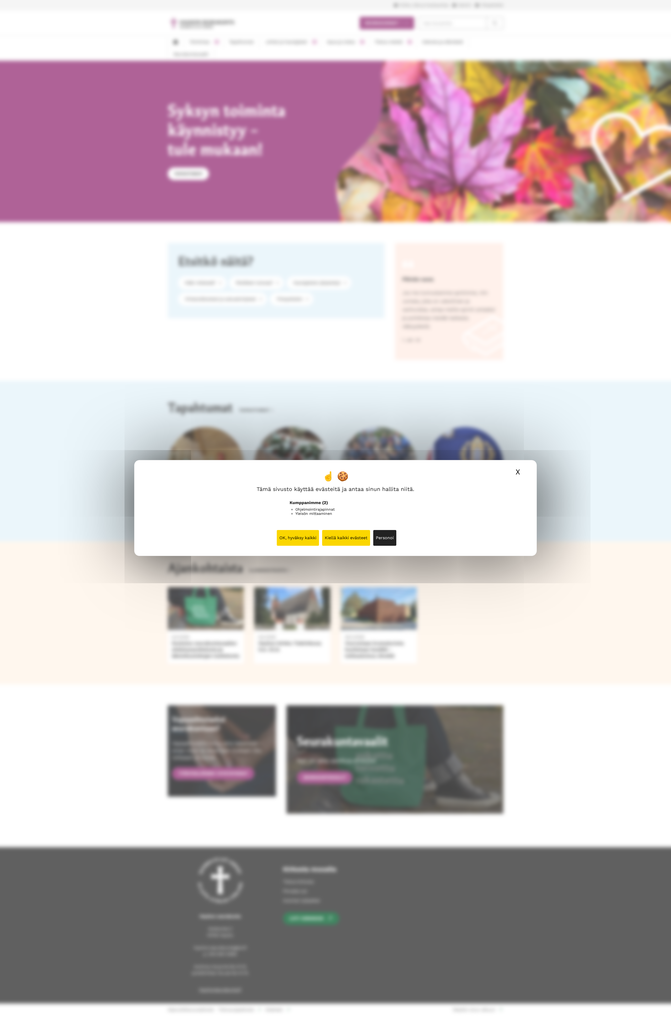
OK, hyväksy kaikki (297, 537)
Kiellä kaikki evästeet (346, 537)
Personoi (385, 537)
